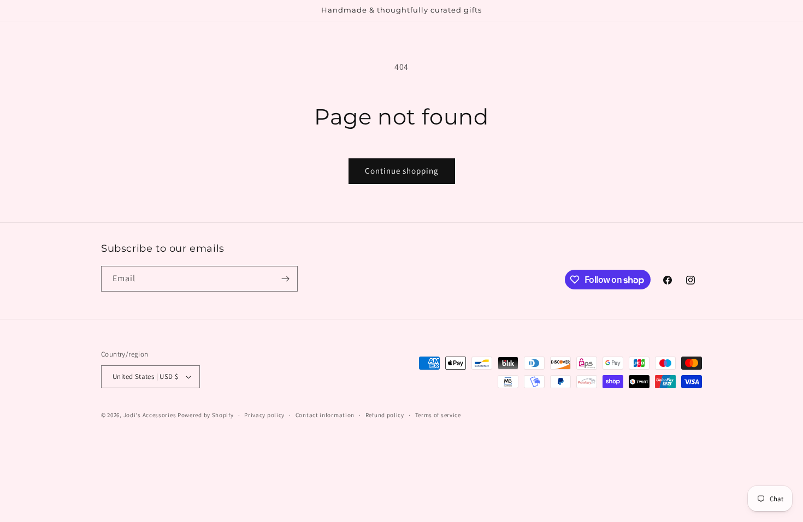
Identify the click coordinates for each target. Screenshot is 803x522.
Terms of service (438, 415)
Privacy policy (264, 415)
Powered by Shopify (206, 415)
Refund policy (384, 415)
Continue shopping (402, 170)
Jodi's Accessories (149, 415)
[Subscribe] (285, 279)
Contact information (325, 415)
